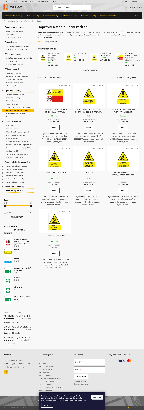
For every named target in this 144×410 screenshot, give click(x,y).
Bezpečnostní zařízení (13, 37)
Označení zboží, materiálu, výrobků (18, 148)
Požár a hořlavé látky (13, 98)
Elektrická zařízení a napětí (15, 95)
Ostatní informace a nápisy (15, 157)
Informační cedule (13, 121)
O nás (5, 1)
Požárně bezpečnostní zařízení (16, 49)
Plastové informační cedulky (15, 182)
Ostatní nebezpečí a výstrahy (16, 114)
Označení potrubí (12, 151)
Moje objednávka (45, 390)
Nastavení (47, 405)
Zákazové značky (12, 69)
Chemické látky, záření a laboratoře (18, 107)
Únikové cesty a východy (14, 31)
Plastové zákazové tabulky (15, 176)
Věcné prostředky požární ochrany (17, 46)
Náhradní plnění (45, 375)
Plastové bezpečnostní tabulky (16, 166)
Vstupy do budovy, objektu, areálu (17, 132)
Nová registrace (80, 381)
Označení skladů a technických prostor (19, 145)
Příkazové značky (13, 54)
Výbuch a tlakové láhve (14, 101)
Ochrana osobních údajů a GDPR (51, 387)
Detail (54, 127)
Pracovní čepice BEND (15, 190)
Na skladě (19, 213)
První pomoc (10, 34)
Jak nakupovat (44, 372)
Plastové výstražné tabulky (15, 179)
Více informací (80, 400)
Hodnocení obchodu (46, 381)
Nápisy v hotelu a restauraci (15, 135)
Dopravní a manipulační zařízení (17, 76)
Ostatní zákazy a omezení (14, 83)
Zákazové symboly (12, 86)
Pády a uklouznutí (12, 104)
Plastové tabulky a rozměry (17, 162)
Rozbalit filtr (17, 217)
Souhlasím (97, 397)
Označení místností (12, 138)
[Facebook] (6, 372)
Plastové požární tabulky (14, 169)
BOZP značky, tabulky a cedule (50, 378)
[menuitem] (13, 15)
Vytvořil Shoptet (135, 408)
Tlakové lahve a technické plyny (17, 154)
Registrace (135, 1)
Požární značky (12, 42)
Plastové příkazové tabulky (15, 172)
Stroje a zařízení (11, 61)
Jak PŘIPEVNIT (49, 41)
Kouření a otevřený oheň (14, 79)
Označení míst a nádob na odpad (17, 141)
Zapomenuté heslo (81, 384)
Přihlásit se (81, 376)
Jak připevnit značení (27, 1)
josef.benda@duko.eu (15, 360)
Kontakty (14, 1)
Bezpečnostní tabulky (15, 27)
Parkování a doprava (13, 129)
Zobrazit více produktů (88, 70)
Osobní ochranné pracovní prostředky (19, 58)
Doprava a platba (43, 1)
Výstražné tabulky (13, 90)
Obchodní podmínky (46, 384)
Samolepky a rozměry (14, 186)
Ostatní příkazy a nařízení (14, 64)
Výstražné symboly (12, 117)
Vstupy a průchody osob (14, 73)
